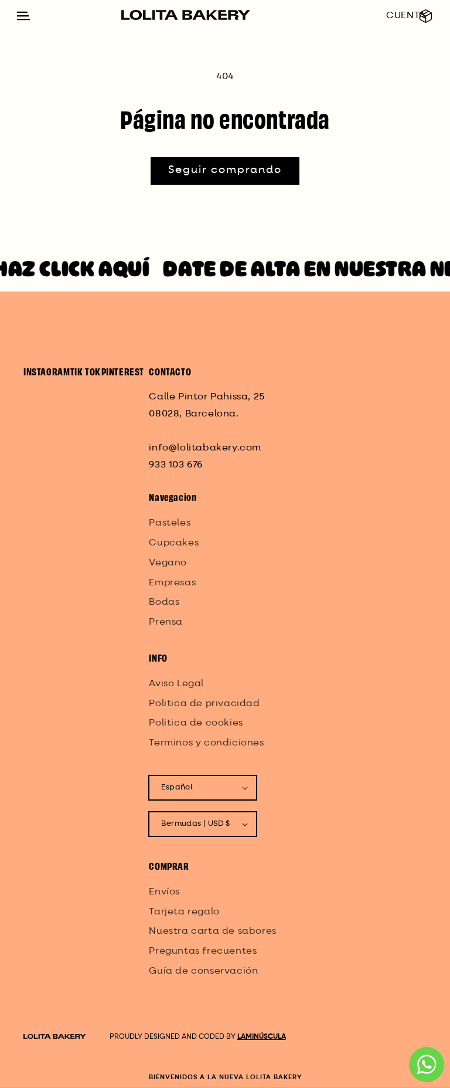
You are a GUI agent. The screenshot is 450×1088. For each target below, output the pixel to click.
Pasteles (169, 523)
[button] (425, 16)
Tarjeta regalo (184, 912)
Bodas (164, 602)
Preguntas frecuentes (203, 951)
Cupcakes (174, 543)
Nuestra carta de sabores (212, 931)
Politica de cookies (196, 723)
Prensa (166, 622)
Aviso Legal (176, 684)
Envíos (164, 892)
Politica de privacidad (204, 704)
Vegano (168, 563)
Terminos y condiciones (206, 743)
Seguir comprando (225, 170)
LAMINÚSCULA (261, 1036)
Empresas (172, 583)
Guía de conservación (203, 971)
